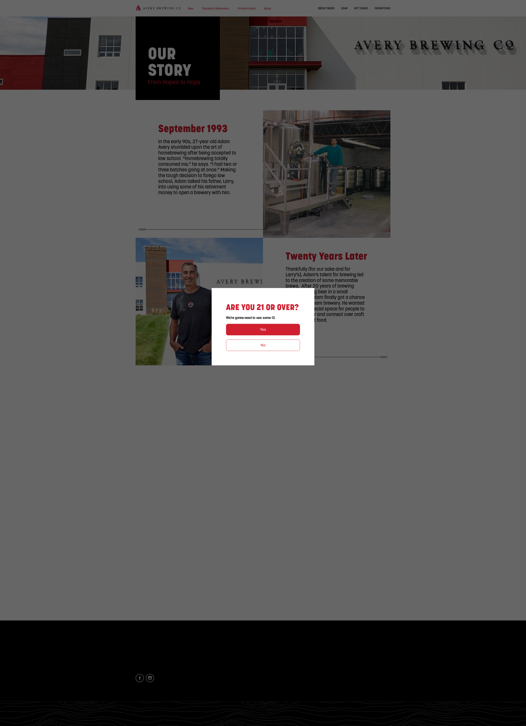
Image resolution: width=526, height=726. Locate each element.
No (263, 345)
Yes (263, 329)
